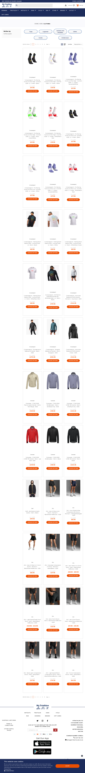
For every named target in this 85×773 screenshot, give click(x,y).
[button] (42, 744)
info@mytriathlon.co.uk (75, 740)
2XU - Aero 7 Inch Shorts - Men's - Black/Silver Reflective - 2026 (52, 620)
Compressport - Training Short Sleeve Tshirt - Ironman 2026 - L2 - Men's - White (52, 243)
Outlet (71, 10)
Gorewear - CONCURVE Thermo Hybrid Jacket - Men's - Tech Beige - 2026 (32, 405)
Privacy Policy (7, 769)
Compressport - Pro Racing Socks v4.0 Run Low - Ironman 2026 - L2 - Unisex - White (32, 189)
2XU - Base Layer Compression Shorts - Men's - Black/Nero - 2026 (32, 674)
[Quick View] (30, 73)
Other (54, 10)
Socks (40, 38)
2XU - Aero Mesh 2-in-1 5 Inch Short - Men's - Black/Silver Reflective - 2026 (73, 567)
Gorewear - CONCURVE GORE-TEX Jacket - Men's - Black (73, 459)
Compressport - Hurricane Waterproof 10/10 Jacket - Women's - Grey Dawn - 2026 (73, 297)
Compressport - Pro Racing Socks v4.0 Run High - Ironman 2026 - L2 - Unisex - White (52, 81)
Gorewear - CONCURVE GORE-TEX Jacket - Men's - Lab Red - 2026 (32, 459)
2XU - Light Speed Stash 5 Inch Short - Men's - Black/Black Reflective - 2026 (32, 621)
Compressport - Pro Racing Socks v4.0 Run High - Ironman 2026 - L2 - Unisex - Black (32, 81)
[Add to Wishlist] (34, 73)
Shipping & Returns (9, 720)
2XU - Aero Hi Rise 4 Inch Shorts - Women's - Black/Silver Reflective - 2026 (53, 513)
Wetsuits (24, 10)
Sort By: (70, 44)
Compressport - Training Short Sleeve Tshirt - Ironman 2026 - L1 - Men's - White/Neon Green (73, 243)
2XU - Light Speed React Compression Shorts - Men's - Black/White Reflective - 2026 (53, 674)
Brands (62, 10)
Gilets (75, 31)
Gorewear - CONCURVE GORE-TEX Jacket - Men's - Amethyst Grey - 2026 (73, 405)
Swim (32, 10)
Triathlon (13, 10)
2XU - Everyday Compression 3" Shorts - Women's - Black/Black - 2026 (53, 566)
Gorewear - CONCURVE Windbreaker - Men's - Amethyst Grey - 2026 (53, 405)
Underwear (65, 38)
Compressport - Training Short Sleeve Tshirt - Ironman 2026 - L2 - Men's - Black (32, 243)
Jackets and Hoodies (60, 31)
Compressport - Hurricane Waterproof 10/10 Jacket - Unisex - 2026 (73, 351)
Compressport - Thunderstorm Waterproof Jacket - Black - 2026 (32, 351)
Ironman (4, 10)
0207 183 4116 (79, 737)
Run (47, 10)
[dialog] (42, 766)
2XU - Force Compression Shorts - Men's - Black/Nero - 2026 (73, 674)
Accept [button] (67, 766)
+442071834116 (79, 1)
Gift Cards (5, 14)
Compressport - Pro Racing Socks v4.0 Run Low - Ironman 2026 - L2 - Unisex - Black (73, 135)
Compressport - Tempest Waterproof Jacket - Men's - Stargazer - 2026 (53, 351)
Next (47, 44)
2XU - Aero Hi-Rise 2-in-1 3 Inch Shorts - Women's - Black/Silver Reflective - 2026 (32, 566)
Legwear (45, 31)
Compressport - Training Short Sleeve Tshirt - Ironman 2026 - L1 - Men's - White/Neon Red (32, 297)
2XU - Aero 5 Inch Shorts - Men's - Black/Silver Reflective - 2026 (73, 621)
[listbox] (78, 44)
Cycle (40, 10)
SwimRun (37, 716)
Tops (30, 31)
